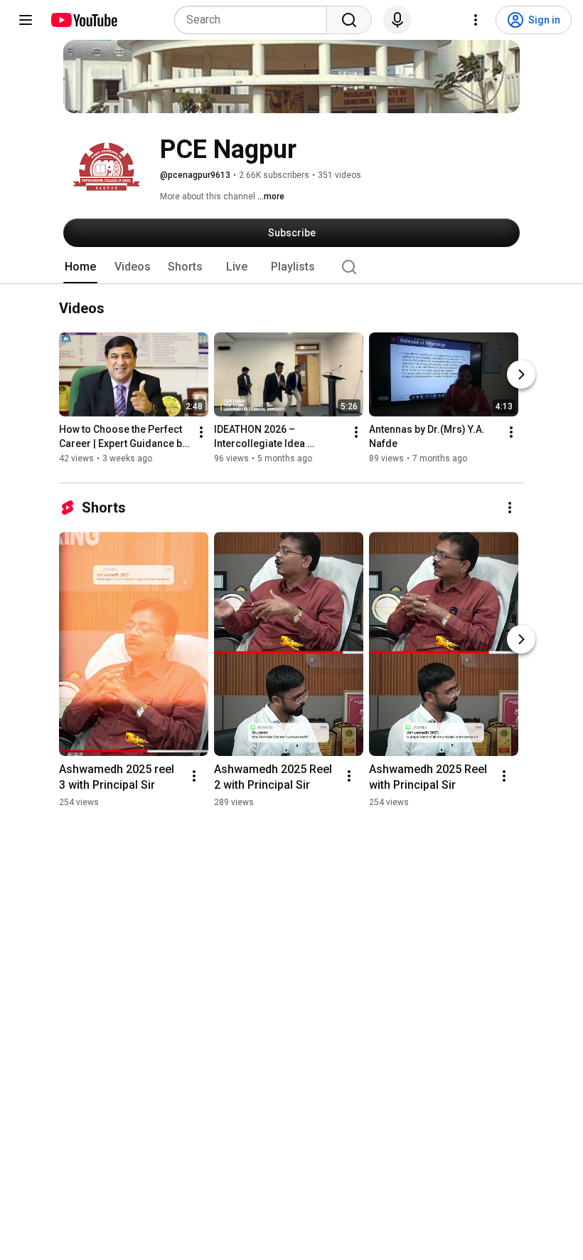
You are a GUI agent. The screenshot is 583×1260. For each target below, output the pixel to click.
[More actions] (201, 433)
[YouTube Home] (83, 20)
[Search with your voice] (397, 20)
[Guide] (25, 19)
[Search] (349, 20)
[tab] (80, 267)
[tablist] (291, 267)
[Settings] (475, 19)
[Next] (521, 375)
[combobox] (254, 19)
